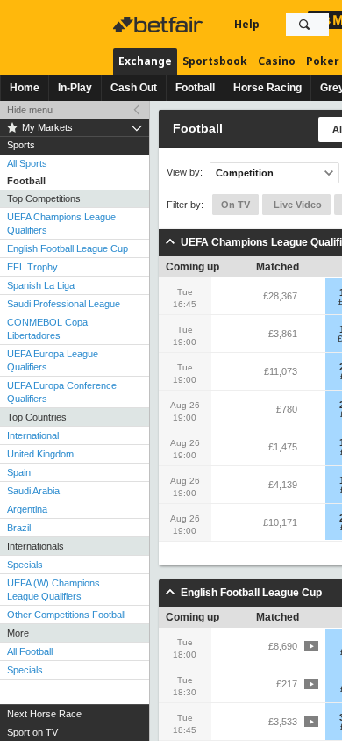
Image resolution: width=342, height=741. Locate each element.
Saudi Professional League (63, 304)
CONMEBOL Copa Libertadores (47, 329)
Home (24, 88)
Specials (25, 564)
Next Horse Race (44, 714)
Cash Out (133, 88)
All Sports (27, 163)
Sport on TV (32, 732)
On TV (235, 204)
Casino (277, 61)
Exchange (145, 61)
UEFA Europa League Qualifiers (52, 360)
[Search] (304, 24)
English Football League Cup (67, 248)
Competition (245, 173)
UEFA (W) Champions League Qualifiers (53, 589)
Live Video (296, 204)
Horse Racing (267, 88)
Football (195, 88)
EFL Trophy (32, 267)
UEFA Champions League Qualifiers (61, 223)
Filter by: (185, 204)
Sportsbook (214, 61)
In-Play (75, 88)
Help (247, 24)
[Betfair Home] (159, 24)
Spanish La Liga (41, 285)
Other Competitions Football (66, 614)
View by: (185, 172)
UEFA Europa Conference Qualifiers (62, 392)
